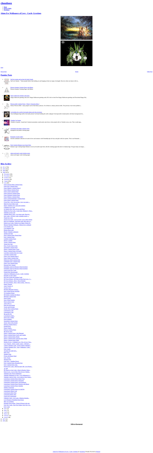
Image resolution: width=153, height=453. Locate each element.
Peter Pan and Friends (9, 305)
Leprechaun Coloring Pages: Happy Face (14, 379)
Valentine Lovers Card (9, 212)
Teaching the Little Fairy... (10, 350)
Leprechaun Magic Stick (10, 394)
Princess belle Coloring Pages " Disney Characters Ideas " (25, 104)
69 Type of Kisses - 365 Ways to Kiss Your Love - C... (17, 279)
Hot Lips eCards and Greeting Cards (13, 277)
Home (76, 71)
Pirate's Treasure (8, 284)
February (6, 415)
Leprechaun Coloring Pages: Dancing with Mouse (16, 384)
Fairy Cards (7, 407)
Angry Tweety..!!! (8, 286)
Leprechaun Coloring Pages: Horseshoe (14, 380)
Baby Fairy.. (7, 352)
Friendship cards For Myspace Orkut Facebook (16, 267)
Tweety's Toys (7, 288)
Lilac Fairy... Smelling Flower (11, 361)
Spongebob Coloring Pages (11, 247)
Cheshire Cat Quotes (15, 120)
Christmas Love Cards (9, 207)
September (7, 179)
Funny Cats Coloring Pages (11, 263)
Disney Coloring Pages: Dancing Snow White (15, 338)
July (5, 183)
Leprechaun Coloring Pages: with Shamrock (15, 382)
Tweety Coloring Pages (10, 242)
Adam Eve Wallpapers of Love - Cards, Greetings (21, 13)
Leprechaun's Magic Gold (10, 391)
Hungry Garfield (8, 240)
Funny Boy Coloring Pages (11, 186)
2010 (4, 169)
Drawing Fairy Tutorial (9, 265)
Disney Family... (8, 328)
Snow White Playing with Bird (11, 291)
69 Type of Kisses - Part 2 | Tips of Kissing (14, 281)
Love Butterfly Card (9, 228)
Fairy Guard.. (7, 349)
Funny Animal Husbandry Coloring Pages (14, 198)
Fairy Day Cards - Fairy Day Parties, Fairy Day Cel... (17, 405)
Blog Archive (6, 164)
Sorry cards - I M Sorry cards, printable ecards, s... (16, 216)
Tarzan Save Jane (8, 244)
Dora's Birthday (8, 319)
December (7, 174)
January (6, 417)
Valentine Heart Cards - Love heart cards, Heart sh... (17, 214)
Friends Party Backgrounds (11, 272)
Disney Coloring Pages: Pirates (11, 336)
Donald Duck (7, 326)
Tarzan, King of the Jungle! (11, 322)
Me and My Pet (8, 314)
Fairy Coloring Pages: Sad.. (11, 364)
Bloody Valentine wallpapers (11, 232)
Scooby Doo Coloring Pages (11, 308)
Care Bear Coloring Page (10, 254)
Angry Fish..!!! (7, 303)
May (5, 410)
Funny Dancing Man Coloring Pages (13, 184)
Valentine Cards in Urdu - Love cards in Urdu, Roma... (17, 377)
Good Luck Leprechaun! (10, 396)
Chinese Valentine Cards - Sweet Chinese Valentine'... (17, 345)
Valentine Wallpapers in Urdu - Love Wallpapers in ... (17, 375)
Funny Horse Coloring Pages (11, 200)
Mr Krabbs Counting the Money (12, 295)
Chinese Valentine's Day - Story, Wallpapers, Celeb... (17, 347)
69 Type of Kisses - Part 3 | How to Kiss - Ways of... (17, 282)
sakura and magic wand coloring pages (20, 153)
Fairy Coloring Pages (9, 237)
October (6, 177)
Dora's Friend (7, 298)
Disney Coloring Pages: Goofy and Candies (15, 335)
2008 (4, 172)
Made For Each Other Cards (11, 204)
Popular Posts (6, 75)
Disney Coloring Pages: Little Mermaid (14, 333)
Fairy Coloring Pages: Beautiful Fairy (13, 363)
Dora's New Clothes (9, 317)
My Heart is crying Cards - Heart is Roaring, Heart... (17, 370)
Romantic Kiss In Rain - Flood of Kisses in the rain (17, 403)
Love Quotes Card (8, 226)
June (5, 408)
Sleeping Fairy (7, 359)
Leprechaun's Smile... (9, 315)
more (2, 67)
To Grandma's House (9, 293)
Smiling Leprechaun (9, 387)
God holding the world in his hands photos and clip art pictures (26, 112)
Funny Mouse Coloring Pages (11, 190)
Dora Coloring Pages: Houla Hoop (12, 235)
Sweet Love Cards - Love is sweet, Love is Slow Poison (18, 219)
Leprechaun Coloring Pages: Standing (13, 386)
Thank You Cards (8, 218)
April (5, 412)
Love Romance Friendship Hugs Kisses (14, 400)
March (6, 414)
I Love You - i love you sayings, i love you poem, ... (17, 202)
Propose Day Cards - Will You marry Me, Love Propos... (18, 366)
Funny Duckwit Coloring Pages (12, 193)
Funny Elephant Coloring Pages (12, 195)
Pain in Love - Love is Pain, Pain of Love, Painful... (17, 372)
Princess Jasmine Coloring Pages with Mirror (21, 87)
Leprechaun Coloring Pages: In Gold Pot (14, 389)
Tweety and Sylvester (9, 307)
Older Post (149, 71)
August (6, 181)
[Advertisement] (14, 438)
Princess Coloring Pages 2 (10, 324)
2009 (4, 170)
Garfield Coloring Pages (10, 239)
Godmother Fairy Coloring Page (12, 261)
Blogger (98, 451)
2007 (4, 419)
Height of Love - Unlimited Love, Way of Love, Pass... (18, 342)
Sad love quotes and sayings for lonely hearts (21, 79)
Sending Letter (7, 354)
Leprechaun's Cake (8, 310)
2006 (4, 421)
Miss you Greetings (9, 401)
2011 (4, 167)
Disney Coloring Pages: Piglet (11, 340)
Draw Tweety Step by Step (10, 246)
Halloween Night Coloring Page (12, 260)
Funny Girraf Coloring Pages (11, 191)
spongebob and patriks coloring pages (19, 128)
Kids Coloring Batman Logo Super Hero (20, 145)
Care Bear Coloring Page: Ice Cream (13, 253)
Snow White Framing (9, 300)
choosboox (6, 3)
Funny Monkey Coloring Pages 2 (12, 188)
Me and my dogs (8, 331)
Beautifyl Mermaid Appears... (11, 289)
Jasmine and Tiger (8, 233)
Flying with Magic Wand (10, 356)
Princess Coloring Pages (10, 329)
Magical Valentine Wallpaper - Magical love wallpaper (17, 225)
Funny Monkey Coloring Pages (12, 197)
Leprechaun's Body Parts (10, 393)
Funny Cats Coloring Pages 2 (11, 256)
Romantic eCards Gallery (16, 136)
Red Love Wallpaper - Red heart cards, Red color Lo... (17, 221)
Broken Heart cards (9, 230)
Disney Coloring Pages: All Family (12, 251)
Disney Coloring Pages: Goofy (11, 249)
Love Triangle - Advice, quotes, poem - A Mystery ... (17, 343)
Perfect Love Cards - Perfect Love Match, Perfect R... (17, 223)
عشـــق (6, 368)
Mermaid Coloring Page (10, 296)
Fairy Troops (7, 357)
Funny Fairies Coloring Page (11, 258)
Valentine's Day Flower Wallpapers (13, 373)
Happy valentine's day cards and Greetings (14, 205)
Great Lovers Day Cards (10, 270)
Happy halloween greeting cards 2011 (19, 95)
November (7, 176)
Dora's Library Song (9, 302)
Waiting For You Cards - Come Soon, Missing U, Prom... (18, 211)
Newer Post (4, 71)
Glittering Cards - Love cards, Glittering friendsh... (16, 398)
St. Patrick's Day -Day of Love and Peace (14, 209)
